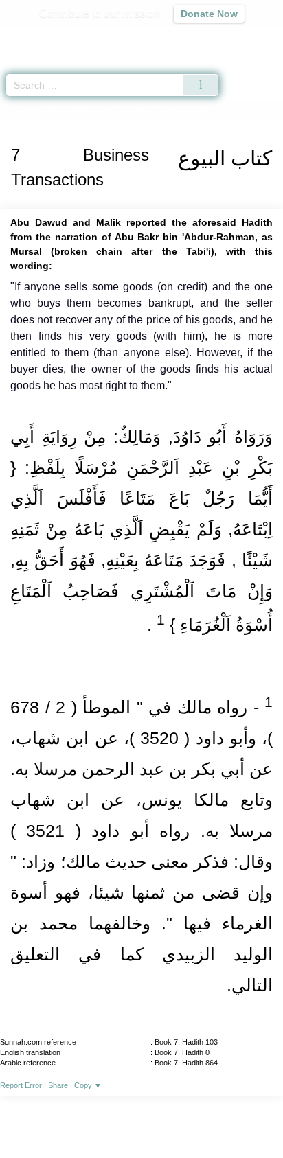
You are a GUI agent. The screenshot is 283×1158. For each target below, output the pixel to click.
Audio (243, 38)
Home (16, 109)
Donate (257, 1118)
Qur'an (80, 38)
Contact (212, 1118)
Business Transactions (161, 109)
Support (101, 1118)
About (22, 1118)
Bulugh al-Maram (72, 109)
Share (58, 1085)
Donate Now (209, 13)
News (59, 1118)
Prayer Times (187, 38)
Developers (156, 1118)
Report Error (21, 1085)
